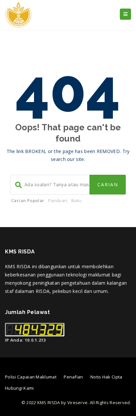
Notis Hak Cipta (106, 377)
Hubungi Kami (19, 388)
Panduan (57, 200)
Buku (76, 200)
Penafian (73, 377)
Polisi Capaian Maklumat (30, 377)
